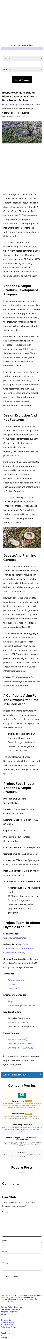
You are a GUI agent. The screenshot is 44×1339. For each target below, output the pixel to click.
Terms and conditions (11, 1309)
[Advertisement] (22, 22)
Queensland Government (15, 937)
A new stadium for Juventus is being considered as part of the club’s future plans (21, 681)
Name (4, 1240)
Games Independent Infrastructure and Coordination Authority (18, 948)
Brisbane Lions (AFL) (17, 1039)
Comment (6, 1212)
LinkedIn (5, 1338)
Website (5, 1263)
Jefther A (24, 116)
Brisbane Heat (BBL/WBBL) (20, 1047)
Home (5, 104)
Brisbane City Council (18, 1022)
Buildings (14, 104)
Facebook (5, 1333)
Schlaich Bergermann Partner (22, 1005)
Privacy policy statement (12, 1307)
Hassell (11, 984)
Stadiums (25, 104)
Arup (10, 1001)
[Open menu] (22, 48)
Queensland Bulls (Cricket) (20, 1043)
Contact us (6, 1320)
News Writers (7, 1325)
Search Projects (22, 80)
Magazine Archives (9, 1312)
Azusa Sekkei (14, 988)
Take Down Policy (8, 1327)
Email (4, 1252)
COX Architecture (16, 980)
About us (5, 1314)
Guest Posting (7, 1322)
